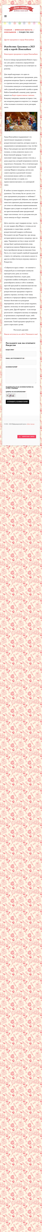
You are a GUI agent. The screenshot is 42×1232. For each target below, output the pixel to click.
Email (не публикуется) (15, 358)
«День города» (31, 424)
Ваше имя (10, 349)
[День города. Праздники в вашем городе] (21, 11)
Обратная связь (28, 436)
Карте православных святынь (23, 95)
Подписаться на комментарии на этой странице (20, 387)
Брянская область (24, 30)
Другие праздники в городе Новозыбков (19, 39)
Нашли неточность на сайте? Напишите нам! (21, 334)
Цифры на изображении (16, 391)
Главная (8, 30)
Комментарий (12, 367)
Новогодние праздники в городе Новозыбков (21, 54)
